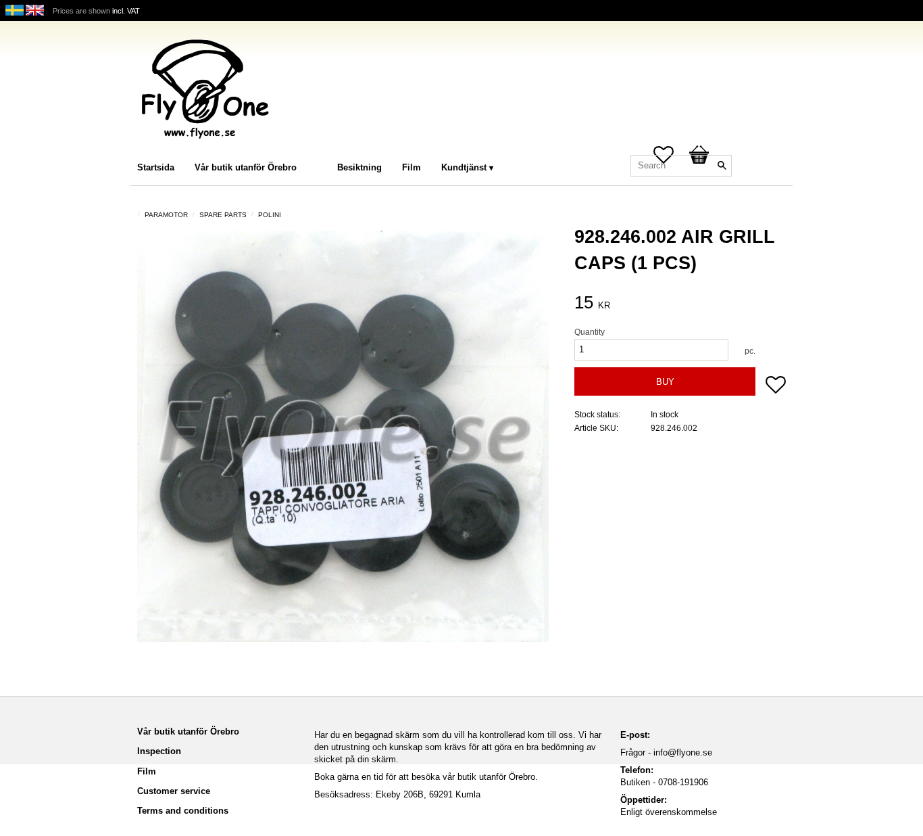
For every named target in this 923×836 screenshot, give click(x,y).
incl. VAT (126, 11)
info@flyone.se (682, 752)
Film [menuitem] (411, 167)
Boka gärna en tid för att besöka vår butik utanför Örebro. (426, 777)
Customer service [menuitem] (173, 791)
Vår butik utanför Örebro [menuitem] (246, 167)
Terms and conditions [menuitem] (182, 811)
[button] (776, 386)
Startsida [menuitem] (155, 167)
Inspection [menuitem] (159, 751)
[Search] (722, 166)
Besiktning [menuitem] (359, 167)
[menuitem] (320, 149)
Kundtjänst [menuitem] (464, 167)
